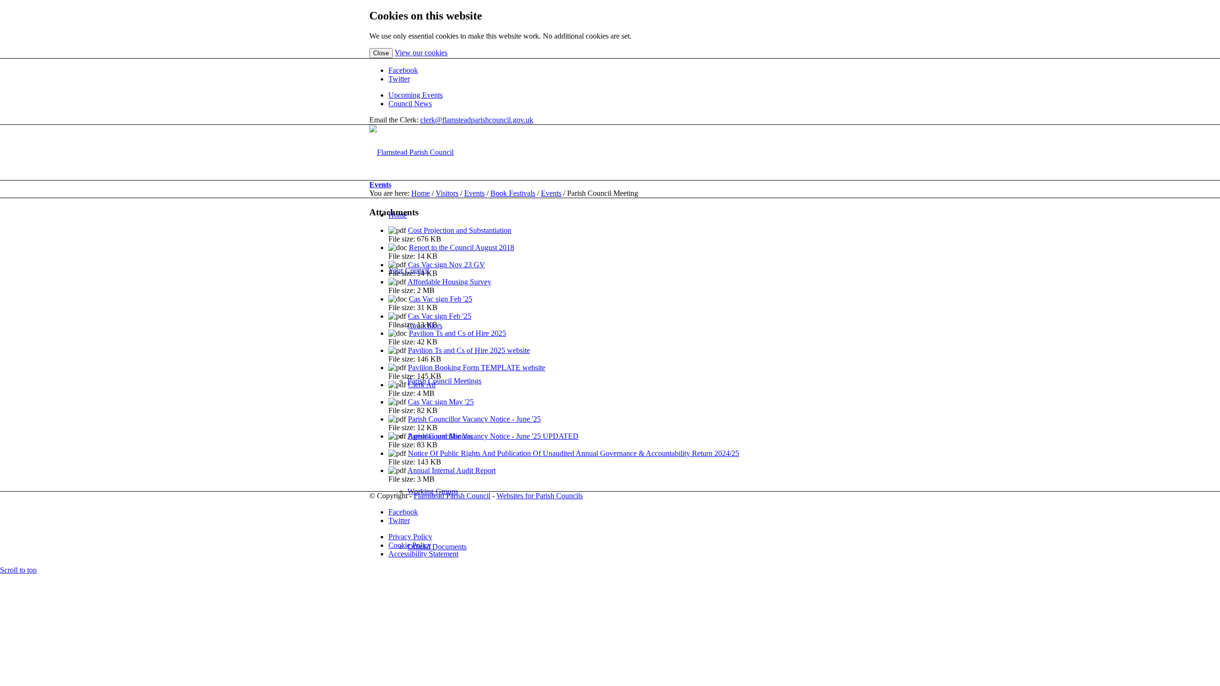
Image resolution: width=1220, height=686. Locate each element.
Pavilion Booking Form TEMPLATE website (476, 367)
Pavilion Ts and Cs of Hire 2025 (457, 333)
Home (420, 193)
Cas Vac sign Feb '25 (440, 299)
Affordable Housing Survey (449, 282)
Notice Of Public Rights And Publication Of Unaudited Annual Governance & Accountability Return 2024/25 (573, 453)
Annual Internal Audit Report (451, 470)
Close (381, 53)
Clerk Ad (422, 385)
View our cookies (421, 53)
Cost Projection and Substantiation (459, 230)
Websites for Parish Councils (540, 496)
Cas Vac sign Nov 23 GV (446, 265)
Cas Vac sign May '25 (441, 402)
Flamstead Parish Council (452, 496)
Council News (410, 104)
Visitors (447, 193)
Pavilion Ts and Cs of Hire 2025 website (469, 350)
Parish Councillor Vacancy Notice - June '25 (474, 419)
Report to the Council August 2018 (461, 247)
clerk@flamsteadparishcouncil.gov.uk (476, 120)
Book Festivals (512, 193)
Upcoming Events (415, 95)
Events (380, 185)
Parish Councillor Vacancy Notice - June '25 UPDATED (493, 436)
